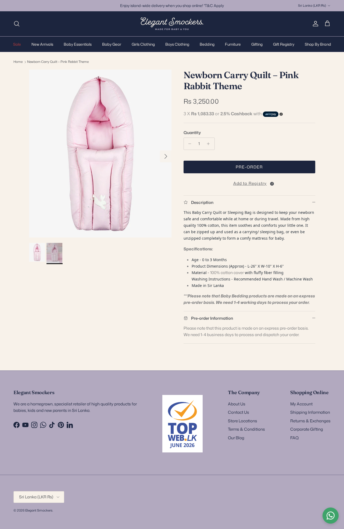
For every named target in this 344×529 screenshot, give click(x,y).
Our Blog (236, 438)
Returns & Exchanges (310, 421)
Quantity (192, 132)
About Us (236, 404)
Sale (17, 43)
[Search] (16, 23)
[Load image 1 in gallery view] (100, 153)
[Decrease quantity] (188, 144)
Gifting (257, 43)
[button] (249, 182)
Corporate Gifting (306, 429)
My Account (301, 404)
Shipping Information (310, 412)
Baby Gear (111, 43)
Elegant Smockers (38, 510)
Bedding (207, 43)
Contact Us (238, 412)
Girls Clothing (143, 43)
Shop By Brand (318, 43)
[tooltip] (272, 184)
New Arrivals (42, 43)
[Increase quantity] (209, 144)
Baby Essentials (78, 43)
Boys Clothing (177, 43)
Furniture (233, 43)
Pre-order (249, 167)
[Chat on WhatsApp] (330, 516)
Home (18, 61)
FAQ (294, 438)
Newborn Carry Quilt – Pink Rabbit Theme (58, 61)
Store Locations (242, 421)
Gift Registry (283, 43)
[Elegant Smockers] (172, 24)
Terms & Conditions (246, 429)
